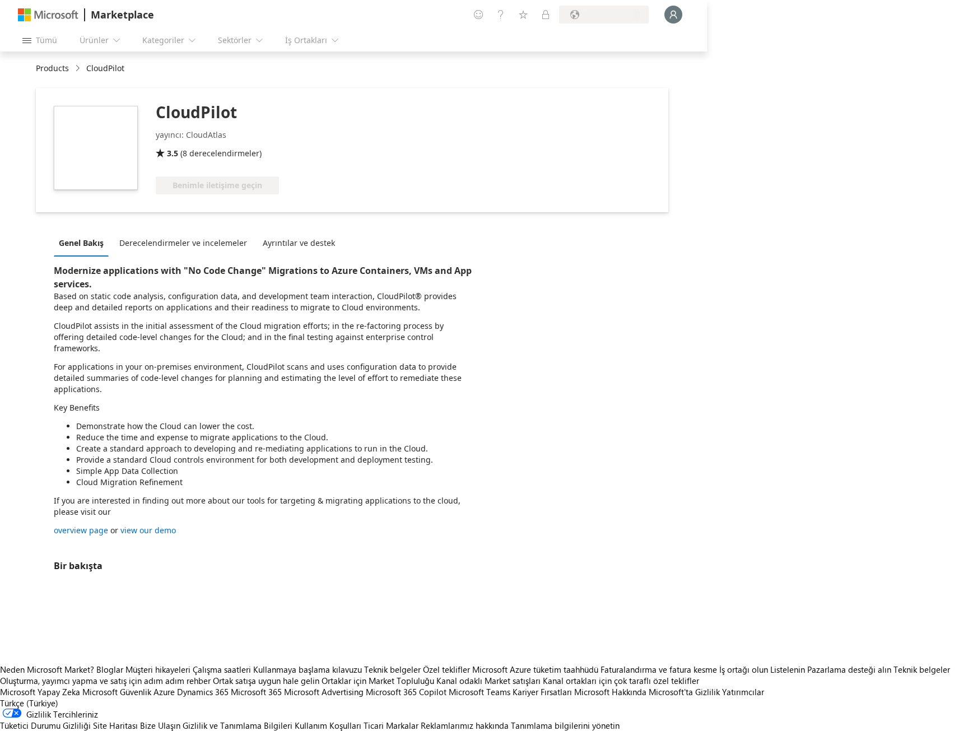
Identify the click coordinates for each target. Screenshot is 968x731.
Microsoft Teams (479, 691)
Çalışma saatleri (222, 669)
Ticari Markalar (391, 725)
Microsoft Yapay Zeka (40, 691)
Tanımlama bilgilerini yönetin (565, 725)
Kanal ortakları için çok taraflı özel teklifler (621, 680)
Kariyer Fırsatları (542, 691)
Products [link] (52, 68)
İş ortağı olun (743, 669)
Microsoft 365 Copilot (406, 691)
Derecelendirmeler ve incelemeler (183, 243)
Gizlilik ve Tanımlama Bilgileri (237, 725)
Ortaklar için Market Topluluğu (378, 680)
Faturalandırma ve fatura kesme (659, 669)
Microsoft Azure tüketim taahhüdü (536, 669)
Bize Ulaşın (160, 725)
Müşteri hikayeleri (157, 669)
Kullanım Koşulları (328, 725)
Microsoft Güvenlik (116, 691)
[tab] (84, 242)
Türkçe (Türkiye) (29, 703)
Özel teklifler (446, 669)
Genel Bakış (81, 243)
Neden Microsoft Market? (47, 669)
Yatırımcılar (743, 691)
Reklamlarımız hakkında (465, 725)
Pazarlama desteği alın (849, 669)
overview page (81, 530)
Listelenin (787, 669)
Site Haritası (115, 725)
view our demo (148, 530)
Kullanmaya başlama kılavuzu (307, 669)
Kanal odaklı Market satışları (488, 680)
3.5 (172, 153)
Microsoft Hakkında (610, 691)
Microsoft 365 (256, 691)
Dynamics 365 (203, 691)
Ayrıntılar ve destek (299, 243)
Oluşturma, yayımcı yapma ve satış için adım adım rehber (105, 680)
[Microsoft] (48, 14)
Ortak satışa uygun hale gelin (266, 680)
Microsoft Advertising (324, 691)
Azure (164, 691)
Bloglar (109, 669)
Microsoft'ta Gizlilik (684, 691)
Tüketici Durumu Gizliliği (45, 725)
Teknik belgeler (392, 669)
